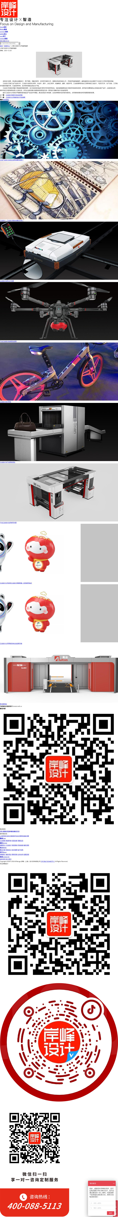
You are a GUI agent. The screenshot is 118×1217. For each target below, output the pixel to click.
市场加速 (20, 845)
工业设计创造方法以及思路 (14, 95)
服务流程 (26, 845)
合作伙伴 (20, 854)
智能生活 (20, 841)
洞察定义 (3, 845)
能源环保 (8, 841)
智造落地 (14, 845)
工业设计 (8, 845)
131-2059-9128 (5, 831)
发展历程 (26, 854)
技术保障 (14, 850)
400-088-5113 (14, 831)
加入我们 (8, 859)
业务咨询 (3, 859)
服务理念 (8, 854)
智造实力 (8, 850)
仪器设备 (14, 841)
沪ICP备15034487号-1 (48, 861)
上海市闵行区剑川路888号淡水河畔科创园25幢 (14, 836)
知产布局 (20, 850)
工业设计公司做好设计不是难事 (15, 97)
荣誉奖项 (14, 854)
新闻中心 (7, 46)
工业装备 (3, 841)
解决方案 (3, 850)
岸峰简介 (3, 854)
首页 (1, 46)
